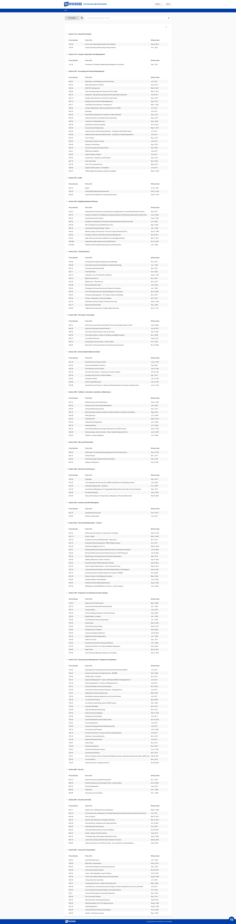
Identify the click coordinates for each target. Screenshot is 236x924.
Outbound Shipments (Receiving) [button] (95, 709)
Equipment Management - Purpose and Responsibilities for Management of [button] (108, 680)
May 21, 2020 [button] (155, 810)
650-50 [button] (71, 556)
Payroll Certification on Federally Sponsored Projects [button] (101, 118)
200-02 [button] (71, 85)
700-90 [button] (71, 653)
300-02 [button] (71, 211)
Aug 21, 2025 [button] (155, 583)
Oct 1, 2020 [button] (154, 271)
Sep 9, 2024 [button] (154, 843)
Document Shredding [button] (91, 706)
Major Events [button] (89, 649)
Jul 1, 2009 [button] (154, 221)
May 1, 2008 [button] (154, 603)
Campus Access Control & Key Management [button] (98, 405)
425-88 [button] (71, 385)
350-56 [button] (71, 291)
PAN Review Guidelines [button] (92, 151)
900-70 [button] (71, 906)
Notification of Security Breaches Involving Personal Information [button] (104, 345)
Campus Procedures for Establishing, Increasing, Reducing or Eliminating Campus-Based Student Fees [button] (116, 215)
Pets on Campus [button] (90, 816)
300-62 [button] (71, 231)
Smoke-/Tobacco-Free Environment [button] (96, 833)
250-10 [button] (71, 188)
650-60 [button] (71, 559)
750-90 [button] (71, 753)
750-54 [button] (71, 716)
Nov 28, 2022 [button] (155, 762)
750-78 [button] (71, 739)
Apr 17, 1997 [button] (155, 308)
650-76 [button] (71, 576)
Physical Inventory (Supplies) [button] (94, 713)
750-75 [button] (71, 736)
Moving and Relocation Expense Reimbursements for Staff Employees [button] (106, 553)
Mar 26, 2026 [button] (155, 840)
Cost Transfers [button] (89, 138)
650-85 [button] (71, 583)
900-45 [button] (71, 890)
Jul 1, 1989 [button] (154, 288)
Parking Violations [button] (90, 425)
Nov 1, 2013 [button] (154, 779)
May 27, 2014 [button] (155, 419)
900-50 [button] (71, 896)
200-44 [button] (71, 124)
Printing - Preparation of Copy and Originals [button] (98, 298)
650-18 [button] (71, 539)
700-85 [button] (71, 649)
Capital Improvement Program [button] (94, 218)
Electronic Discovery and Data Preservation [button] (98, 779)
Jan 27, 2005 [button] (155, 325)
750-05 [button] (71, 673)
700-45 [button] (71, 626)
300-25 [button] (71, 218)
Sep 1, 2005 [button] (154, 305)
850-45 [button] (71, 826)
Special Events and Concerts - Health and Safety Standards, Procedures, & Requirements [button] (112, 385)
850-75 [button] (71, 840)
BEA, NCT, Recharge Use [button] (92, 88)
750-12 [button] (71, 680)
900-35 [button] (71, 880)
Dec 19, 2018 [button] (155, 719)
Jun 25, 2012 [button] (155, 328)
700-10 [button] (71, 606)
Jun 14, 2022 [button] (155, 586)
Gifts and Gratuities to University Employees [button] (98, 686)
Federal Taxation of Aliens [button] (93, 154)
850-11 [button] (71, 810)
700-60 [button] (71, 639)
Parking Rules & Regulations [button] (93, 422)
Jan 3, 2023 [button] (154, 405)
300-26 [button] (71, 221)
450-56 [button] (71, 419)
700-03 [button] (71, 603)
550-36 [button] (71, 486)
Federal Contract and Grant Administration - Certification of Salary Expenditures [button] (109, 134)
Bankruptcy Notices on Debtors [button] (94, 85)
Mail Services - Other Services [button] (94, 281)
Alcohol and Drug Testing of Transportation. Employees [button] (101, 533)
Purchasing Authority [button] (91, 723)
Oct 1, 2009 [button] (154, 486)
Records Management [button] (92, 786)
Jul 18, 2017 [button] (154, 94)
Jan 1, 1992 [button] (154, 228)
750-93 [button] (71, 759)
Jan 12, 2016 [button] (155, 492)
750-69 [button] (71, 726)
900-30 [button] (71, 876)
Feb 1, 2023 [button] (154, 703)
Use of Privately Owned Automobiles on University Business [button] (103, 890)
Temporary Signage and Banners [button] (95, 633)
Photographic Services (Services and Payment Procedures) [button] (103, 288)
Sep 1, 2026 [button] (154, 673)
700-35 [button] (71, 623)
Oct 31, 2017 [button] (155, 513)
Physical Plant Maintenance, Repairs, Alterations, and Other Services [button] (105, 428)
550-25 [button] (71, 482)
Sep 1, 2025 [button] (154, 866)
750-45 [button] (71, 706)
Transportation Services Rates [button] (94, 880)
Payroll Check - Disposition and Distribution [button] (98, 158)
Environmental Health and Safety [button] (95, 365)
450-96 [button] (71, 435)
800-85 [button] (71, 793)
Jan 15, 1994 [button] (155, 362)
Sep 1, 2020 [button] (154, 121)
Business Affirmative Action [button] (93, 739)
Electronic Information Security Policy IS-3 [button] (97, 328)
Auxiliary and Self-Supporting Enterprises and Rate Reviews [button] (103, 245)
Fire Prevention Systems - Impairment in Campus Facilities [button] (102, 372)
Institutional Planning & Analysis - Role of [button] (97, 228)
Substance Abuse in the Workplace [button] (95, 579)
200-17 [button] (71, 104)
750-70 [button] (71, 729)
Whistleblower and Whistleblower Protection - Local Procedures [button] (104, 586)
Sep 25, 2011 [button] (155, 338)
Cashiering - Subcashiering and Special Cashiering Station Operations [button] (106, 94)
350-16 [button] (71, 278)
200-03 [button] (71, 88)
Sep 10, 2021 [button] (155, 569)
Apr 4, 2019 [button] (154, 161)
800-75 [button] (71, 786)
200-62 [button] (71, 154)
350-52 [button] (71, 288)
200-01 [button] (71, 81)
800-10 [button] (71, 779)
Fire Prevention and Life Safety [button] (94, 368)
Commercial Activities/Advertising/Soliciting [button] (98, 606)
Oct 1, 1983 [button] (154, 606)
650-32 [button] (71, 553)
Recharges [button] (88, 111)
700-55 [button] (71, 636)
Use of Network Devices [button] (92, 338)
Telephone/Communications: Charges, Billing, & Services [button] (102, 308)
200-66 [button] (71, 158)
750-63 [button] (71, 723)
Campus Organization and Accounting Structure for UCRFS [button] (103, 108)
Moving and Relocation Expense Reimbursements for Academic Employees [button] (108, 549)
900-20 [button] (71, 873)
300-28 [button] (71, 225)
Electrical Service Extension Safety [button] (95, 362)
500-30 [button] (71, 459)
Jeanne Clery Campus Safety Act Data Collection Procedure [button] (103, 840)
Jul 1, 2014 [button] (154, 880)
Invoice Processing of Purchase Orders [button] (96, 148)
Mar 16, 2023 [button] (155, 536)
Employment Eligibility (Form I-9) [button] (95, 546)
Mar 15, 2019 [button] (155, 623)
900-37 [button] (71, 883)
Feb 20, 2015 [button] (155, 900)
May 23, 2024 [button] (155, 546)
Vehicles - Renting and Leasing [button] (94, 913)
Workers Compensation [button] (92, 516)
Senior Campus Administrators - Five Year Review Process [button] (102, 566)
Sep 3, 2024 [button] (154, 613)
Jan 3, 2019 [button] (154, 833)
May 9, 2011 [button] (154, 164)
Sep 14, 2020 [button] (155, 559)
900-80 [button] (71, 910)
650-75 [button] (71, 573)
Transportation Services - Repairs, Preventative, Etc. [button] (100, 883)
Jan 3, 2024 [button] (154, 482)
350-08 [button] (71, 265)
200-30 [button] (71, 111)
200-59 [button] (71, 148)
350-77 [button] (71, 305)
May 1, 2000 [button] (154, 225)
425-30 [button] (71, 372)
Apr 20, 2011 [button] (155, 235)
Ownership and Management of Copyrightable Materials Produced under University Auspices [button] (113, 489)
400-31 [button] (71, 325)
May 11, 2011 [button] (155, 128)
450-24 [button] (71, 409)
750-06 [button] (71, 676)
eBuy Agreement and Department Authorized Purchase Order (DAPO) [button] (106, 670)
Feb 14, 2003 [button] (155, 332)
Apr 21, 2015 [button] (155, 238)
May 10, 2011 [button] (155, 88)
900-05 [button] (71, 866)
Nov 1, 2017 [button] (154, 539)
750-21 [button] (71, 686)
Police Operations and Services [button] (94, 826)
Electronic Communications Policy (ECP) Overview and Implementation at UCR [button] (108, 325)
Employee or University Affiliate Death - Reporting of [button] (101, 539)
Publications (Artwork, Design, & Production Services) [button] (101, 301)
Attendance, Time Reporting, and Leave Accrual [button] (99, 81)
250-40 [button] (71, 194)
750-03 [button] (71, 670)
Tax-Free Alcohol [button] (90, 759)
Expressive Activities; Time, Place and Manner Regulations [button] (102, 646)
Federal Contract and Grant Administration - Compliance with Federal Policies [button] (108, 131)
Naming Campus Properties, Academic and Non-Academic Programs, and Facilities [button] (110, 412)
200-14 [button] (71, 98)
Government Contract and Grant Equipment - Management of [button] (103, 689)
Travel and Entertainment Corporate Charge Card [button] (100, 866)
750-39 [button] (71, 703)
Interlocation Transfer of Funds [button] (94, 141)
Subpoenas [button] (88, 789)
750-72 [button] (71, 733)
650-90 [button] (71, 586)
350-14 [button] (71, 275)
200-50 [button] (71, 138)
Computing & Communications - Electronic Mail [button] (99, 341)
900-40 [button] (71, 886)
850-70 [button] (71, 836)
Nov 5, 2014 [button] (154, 686)
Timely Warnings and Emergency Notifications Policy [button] (101, 836)
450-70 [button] (71, 425)
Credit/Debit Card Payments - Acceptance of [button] (98, 104)
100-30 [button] (71, 44)
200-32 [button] (71, 114)
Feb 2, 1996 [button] (154, 459)
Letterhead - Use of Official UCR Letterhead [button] (98, 275)
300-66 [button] (71, 238)
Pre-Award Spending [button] (91, 492)
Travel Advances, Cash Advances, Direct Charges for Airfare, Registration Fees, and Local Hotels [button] (114, 886)
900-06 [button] (71, 870)
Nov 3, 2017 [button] (154, 261)
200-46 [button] (71, 131)
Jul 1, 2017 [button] (154, 108)
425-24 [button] (71, 365)
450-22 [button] (71, 405)
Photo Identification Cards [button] (93, 285)
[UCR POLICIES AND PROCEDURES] (73, 4)
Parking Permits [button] (90, 419)
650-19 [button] (71, 543)
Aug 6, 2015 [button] (154, 412)
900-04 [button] (71, 863)
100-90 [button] (71, 47)
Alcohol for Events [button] (90, 639)
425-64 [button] (71, 375)
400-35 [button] (71, 332)
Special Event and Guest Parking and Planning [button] (99, 643)
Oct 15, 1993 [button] (155, 188)
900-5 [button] (70, 893)
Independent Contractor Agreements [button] (96, 693)
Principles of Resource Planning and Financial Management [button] (103, 235)
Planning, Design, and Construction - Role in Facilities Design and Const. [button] (106, 432)
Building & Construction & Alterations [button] (96, 402)
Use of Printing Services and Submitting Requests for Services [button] (104, 291)
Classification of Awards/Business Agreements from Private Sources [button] (106, 452)
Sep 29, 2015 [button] (155, 44)
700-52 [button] (71, 633)
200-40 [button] (71, 118)
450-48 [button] (71, 415)
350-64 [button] (71, 298)
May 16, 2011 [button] (155, 566)
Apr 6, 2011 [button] (154, 211)
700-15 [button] (71, 609)
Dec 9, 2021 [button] (154, 148)
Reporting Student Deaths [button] (93, 305)
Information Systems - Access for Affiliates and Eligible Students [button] (104, 335)
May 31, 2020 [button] (155, 171)
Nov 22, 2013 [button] (155, 870)
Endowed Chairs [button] (90, 455)
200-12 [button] (71, 94)
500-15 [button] (71, 455)
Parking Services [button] (90, 415)
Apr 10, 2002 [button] (155, 291)
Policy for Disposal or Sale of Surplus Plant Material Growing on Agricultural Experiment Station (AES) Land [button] (117, 756)
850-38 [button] (71, 816)
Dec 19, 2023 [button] (155, 783)
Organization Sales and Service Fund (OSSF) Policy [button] (100, 241)
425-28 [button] (71, 368)
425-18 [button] (71, 362)
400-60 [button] (71, 345)
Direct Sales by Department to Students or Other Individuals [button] (103, 114)
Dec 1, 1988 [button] (154, 789)
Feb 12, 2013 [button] (155, 863)
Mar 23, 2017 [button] (155, 626)
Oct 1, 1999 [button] (154, 341)
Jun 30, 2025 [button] (155, 549)
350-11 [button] (71, 271)
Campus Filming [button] (90, 609)
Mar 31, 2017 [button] (155, 91)
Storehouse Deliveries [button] (91, 746)
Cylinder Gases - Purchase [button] (93, 676)
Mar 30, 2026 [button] (155, 496)
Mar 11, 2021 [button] (155, 104)
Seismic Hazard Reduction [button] (93, 382)
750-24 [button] (71, 689)
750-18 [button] (71, 683)
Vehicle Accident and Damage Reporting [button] (97, 900)
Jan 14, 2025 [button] (155, 215)
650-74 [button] (71, 569)
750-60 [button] (71, 719)
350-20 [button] (71, 281)
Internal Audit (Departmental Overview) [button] (97, 191)
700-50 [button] (71, 629)
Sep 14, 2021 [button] (155, 462)
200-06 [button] (71, 91)
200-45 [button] (71, 128)
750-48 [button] (71, 709)
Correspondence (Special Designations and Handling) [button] (101, 261)
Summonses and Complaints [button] (94, 793)
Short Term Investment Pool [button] (93, 164)
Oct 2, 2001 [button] (154, 826)
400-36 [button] (71, 335)
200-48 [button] (71, 134)
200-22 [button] (71, 108)
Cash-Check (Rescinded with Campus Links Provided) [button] (101, 91)
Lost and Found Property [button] (92, 699)
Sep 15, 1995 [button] (155, 275)
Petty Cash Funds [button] (90, 161)
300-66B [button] (71, 245)
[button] (118, 26)
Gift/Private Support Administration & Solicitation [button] (100, 459)
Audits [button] (87, 188)
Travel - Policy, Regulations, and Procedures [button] (98, 873)
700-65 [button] (71, 643)
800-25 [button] (71, 783)
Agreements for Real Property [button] (94, 603)
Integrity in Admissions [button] (92, 462)
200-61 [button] (71, 151)
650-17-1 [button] (71, 536)
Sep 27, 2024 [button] (155, 836)
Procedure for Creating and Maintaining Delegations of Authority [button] (104, 64)
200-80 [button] (71, 167)
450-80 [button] (71, 432)
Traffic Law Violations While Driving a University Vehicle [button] (101, 876)
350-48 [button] (71, 285)
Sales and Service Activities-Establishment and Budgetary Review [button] (105, 238)
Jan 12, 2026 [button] (155, 729)
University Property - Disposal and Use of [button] (97, 762)
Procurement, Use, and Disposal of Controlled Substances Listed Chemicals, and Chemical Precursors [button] (115, 813)
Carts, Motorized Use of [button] (92, 860)
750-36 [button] (71, 699)
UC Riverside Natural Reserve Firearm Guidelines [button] (99, 830)
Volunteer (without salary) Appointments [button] (97, 583)
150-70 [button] (71, 64)
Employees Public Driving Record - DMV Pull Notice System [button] (102, 543)
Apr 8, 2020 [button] (154, 699)
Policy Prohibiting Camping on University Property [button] (100, 613)
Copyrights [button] (88, 479)
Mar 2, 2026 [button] (154, 576)
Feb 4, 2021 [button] (154, 365)
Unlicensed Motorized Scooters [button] (94, 409)
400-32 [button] (71, 328)
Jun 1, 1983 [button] (154, 265)
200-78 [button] (71, 164)
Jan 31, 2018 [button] (155, 432)
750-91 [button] (71, 756)
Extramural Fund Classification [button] (94, 128)
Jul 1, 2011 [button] (154, 543)
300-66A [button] (71, 241)
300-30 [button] (71, 228)
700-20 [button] (71, 613)
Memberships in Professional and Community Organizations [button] (103, 556)
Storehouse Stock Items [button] (92, 753)
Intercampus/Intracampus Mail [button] (94, 268)
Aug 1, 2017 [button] (154, 85)
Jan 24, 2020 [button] (155, 633)
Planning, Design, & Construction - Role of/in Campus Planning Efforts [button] (106, 231)
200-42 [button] (71, 121)
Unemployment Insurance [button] (93, 513)
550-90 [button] (71, 496)
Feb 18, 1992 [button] (155, 372)
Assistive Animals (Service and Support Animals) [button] (100, 820)
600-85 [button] (71, 516)
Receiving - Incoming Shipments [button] (95, 736)
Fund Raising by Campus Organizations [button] (97, 619)
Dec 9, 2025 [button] (154, 573)
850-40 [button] (71, 823)
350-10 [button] (71, 268)
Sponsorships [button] (89, 623)
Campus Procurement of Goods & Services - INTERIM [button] (101, 673)
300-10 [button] (71, 215)
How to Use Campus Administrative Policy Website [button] (100, 44)
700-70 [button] (71, 646)
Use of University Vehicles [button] (93, 896)
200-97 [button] (71, 171)
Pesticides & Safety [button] (91, 378)
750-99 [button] (71, 762)
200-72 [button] (71, 161)
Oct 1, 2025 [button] (154, 47)
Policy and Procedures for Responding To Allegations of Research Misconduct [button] (108, 496)
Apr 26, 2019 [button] (155, 649)
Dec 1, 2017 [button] (154, 455)
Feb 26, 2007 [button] (155, 756)
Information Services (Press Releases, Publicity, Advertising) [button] (103, 265)
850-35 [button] (71, 813)
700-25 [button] (71, 616)
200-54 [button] (71, 141)
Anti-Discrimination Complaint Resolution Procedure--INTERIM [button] (104, 573)
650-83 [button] (71, 579)
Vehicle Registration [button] (91, 906)
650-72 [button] (71, 566)
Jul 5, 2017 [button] (154, 81)
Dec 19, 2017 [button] (155, 124)
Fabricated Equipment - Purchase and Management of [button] (101, 683)
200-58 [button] (71, 144)
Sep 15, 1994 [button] (155, 191)
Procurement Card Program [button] (93, 729)
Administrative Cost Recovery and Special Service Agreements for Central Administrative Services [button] (115, 211)
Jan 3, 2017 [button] (154, 516)
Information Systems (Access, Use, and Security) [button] (100, 332)
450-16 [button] (71, 402)
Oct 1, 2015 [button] (154, 890)
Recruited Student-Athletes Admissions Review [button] (99, 563)
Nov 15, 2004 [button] (155, 345)
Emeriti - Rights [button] (89, 536)
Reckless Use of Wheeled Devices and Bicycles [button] (99, 810)
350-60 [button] (71, 295)
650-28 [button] (71, 546)
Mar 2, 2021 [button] (154, 693)
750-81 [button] (71, 743)
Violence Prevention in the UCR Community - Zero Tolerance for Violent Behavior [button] (109, 843)
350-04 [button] (71, 261)
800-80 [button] (71, 789)
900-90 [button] (71, 913)
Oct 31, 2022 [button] (155, 873)
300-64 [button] (71, 235)
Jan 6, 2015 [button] (154, 786)
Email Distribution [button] (90, 271)
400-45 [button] (71, 341)
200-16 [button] (71, 101)
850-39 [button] (71, 820)
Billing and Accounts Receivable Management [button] (99, 101)
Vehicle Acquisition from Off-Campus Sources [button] (99, 903)
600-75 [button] (71, 513)
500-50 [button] (71, 462)
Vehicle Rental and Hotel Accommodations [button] (98, 910)
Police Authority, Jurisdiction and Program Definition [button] (101, 823)
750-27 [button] (71, 693)
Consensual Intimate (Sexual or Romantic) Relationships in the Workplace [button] (107, 569)
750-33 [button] (71, 696)
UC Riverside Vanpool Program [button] (94, 870)
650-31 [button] (71, 549)
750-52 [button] (71, 713)
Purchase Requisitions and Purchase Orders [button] (98, 719)
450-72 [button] (71, 428)
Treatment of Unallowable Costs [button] (95, 121)
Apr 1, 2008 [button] (154, 335)
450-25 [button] (71, 412)
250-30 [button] (71, 191)
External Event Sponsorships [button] (93, 626)
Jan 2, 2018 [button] (154, 285)
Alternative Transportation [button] (93, 863)
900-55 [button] (71, 900)
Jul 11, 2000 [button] (154, 415)
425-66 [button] (71, 378)
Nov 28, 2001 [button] (155, 830)
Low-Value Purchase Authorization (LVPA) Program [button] (100, 703)
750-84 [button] (71, 746)
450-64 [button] (71, 422)
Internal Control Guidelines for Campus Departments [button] (101, 194)
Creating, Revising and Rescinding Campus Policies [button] (100, 47)
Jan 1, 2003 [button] (154, 860)
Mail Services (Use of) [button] (91, 278)
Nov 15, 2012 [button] (155, 241)
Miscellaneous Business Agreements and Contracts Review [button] (103, 696)
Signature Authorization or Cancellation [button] (97, 167)
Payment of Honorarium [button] (92, 144)
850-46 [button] (71, 830)
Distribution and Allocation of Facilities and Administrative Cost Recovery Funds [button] (109, 221)
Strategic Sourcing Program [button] (93, 716)
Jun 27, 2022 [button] (155, 579)
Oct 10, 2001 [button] (155, 823)
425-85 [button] (71, 382)
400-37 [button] (71, 338)
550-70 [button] (71, 489)
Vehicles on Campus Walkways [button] (94, 435)
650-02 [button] (71, 533)
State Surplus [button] (89, 743)
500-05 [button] (71, 452)
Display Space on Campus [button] (93, 616)
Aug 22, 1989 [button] (155, 876)
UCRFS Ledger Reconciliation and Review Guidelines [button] (100, 171)
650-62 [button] (71, 563)
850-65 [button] (71, 833)
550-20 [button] (71, 479)
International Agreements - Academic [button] (96, 486)
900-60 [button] (71, 903)
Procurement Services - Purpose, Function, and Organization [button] (103, 733)
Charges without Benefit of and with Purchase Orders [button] (101, 98)
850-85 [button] (71, 843)
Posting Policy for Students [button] (93, 629)
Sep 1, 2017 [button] (154, 64)
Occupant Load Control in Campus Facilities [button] (98, 375)
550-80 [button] (71, 492)
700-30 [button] (71, 619)
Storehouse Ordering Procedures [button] (95, 749)
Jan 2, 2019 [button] (154, 609)
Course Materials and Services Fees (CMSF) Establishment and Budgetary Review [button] (109, 482)
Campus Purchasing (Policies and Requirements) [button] (100, 726)
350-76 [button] (71, 301)
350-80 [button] (71, 308)
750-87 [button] (71, 749)
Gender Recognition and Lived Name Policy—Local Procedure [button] (103, 783)
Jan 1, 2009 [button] (154, 245)
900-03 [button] (71, 860)
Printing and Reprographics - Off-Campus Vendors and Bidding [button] (104, 295)
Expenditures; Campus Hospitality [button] (95, 124)
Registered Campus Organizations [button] (95, 636)
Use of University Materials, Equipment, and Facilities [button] (101, 653)
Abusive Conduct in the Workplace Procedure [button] (98, 576)
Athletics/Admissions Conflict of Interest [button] (97, 559)
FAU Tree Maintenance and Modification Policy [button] (99, 225)
